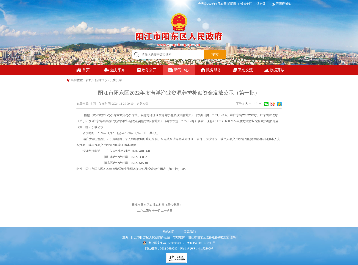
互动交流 (245, 70)
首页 (86, 70)
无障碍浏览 (283, 3)
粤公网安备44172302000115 (166, 242)
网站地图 (168, 231)
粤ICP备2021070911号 (201, 242)
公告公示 (116, 80)
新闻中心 (181, 70)
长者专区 (244, 3)
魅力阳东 (117, 70)
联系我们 (190, 231)
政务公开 (149, 70)
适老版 (261, 3)
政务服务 (213, 70)
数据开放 (277, 70)
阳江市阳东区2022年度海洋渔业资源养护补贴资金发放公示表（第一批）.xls (135, 168)
